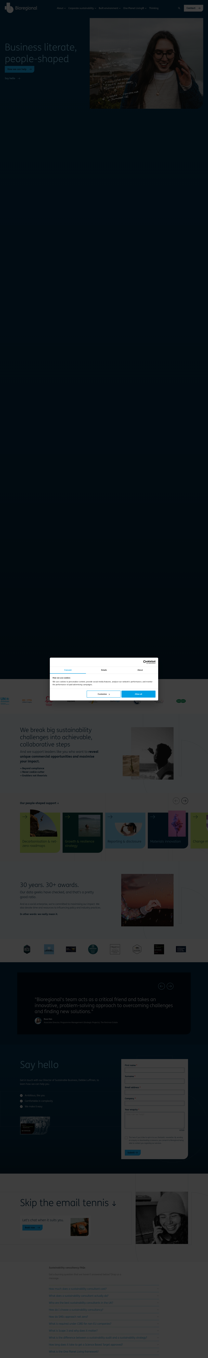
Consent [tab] (68, 670)
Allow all (138, 694)
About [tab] (140, 670)
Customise (102, 694)
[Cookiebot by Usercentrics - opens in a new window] (145, 662)
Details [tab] (104, 670)
